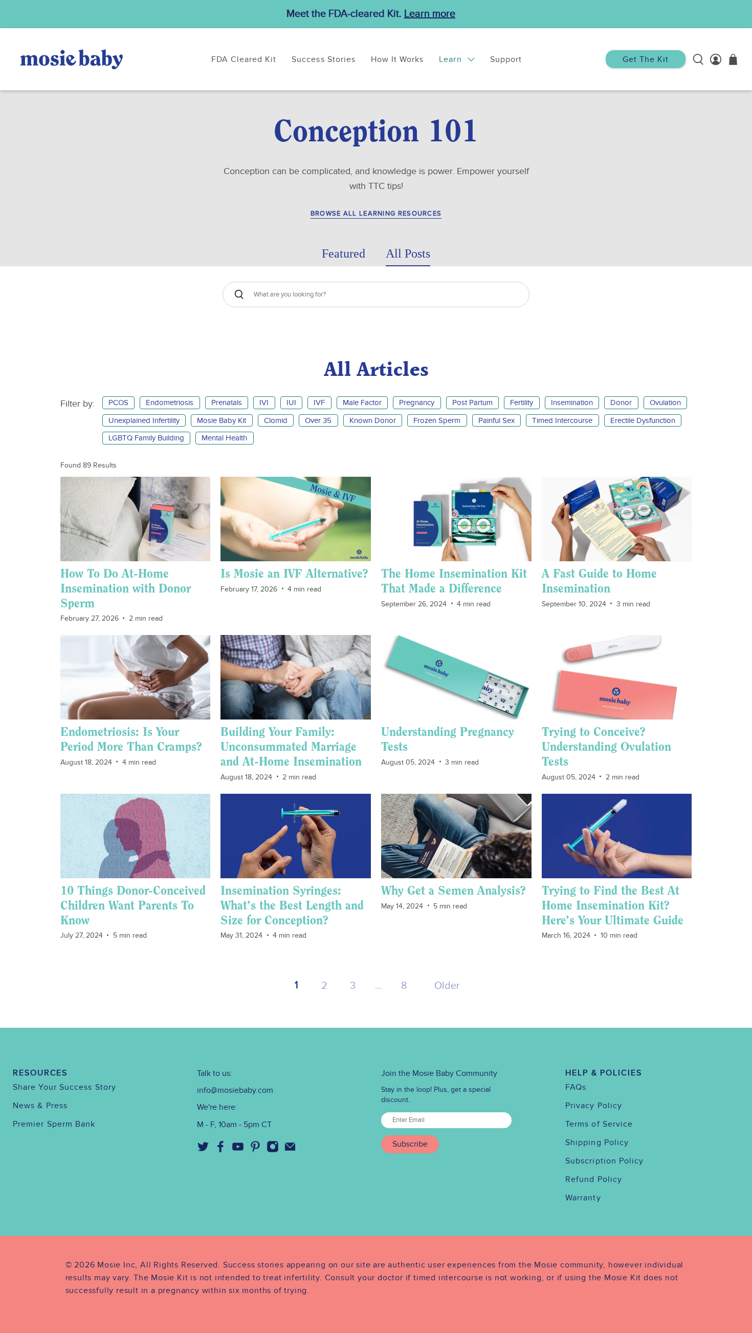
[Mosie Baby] (71, 59)
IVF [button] (319, 402)
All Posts (408, 253)
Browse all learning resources (376, 213)
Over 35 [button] (318, 420)
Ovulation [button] (665, 402)
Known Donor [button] (372, 420)
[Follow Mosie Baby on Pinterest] (255, 1150)
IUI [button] (291, 402)
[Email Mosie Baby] (290, 1150)
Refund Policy (593, 1179)
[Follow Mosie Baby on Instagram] (273, 1150)
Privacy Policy (593, 1106)
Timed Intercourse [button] (562, 420)
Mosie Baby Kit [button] (221, 420)
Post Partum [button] (472, 402)
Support (506, 59)
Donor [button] (621, 402)
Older (447, 986)
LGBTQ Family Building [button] (146, 437)
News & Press (40, 1106)
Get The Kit (646, 59)
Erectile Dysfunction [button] (642, 420)
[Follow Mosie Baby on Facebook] (220, 1150)
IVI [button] (264, 402)
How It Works (397, 59)
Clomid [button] (275, 420)
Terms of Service (599, 1124)
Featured (343, 253)
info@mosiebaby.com (235, 1090)
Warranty (583, 1198)
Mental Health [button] (224, 437)
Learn (450, 59)
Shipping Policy (597, 1142)
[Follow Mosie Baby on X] (203, 1150)
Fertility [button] (521, 402)
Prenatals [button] (226, 402)
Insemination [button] (572, 402)
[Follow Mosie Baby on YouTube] (238, 1150)
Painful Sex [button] (496, 420)
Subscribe (410, 1144)
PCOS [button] (118, 402)
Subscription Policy (604, 1161)
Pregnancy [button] (416, 402)
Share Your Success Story (64, 1087)
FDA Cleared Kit (244, 59)
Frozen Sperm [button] (436, 420)
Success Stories (324, 59)
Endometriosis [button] (169, 402)
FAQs (575, 1087)
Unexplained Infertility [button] (144, 420)
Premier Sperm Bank (54, 1124)
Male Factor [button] (362, 402)
